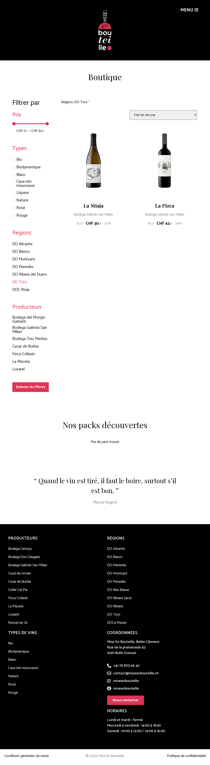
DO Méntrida (116, 565)
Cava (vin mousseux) (23, 668)
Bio (10, 643)
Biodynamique (18, 651)
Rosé (12, 684)
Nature (13, 676)
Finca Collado (18, 598)
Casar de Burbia (19, 582)
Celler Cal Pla (17, 590)
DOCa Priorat (116, 623)
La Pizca (164, 205)
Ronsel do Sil (17, 623)
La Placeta (15, 606)
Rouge (13, 693)
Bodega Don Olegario (24, 557)
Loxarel (13, 614)
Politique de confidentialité (186, 756)
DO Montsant (117, 573)
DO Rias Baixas (118, 590)
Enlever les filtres (30, 387)
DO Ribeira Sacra (119, 598)
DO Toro (113, 614)
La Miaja (93, 205)
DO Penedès (116, 582)
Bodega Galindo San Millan (93, 214)
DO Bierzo (114, 557)
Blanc (12, 660)
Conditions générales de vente (26, 756)
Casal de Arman (19, 573)
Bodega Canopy (20, 549)
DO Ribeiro (115, 606)
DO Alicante (116, 549)
